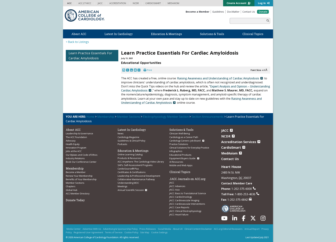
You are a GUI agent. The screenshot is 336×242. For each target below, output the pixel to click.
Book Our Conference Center (81, 161)
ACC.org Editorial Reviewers (228, 228)
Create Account (237, 3)
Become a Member (76, 172)
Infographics (175, 151)
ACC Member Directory (77, 193)
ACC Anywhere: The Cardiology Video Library (141, 161)
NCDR (225, 136)
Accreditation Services (238, 142)
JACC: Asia (174, 189)
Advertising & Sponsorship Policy (120, 228)
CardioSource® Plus (128, 168)
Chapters (70, 186)
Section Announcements (207, 117)
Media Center (73, 228)
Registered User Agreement (88, 232)
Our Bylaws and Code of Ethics (81, 154)
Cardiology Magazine (128, 137)
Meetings (122, 186)
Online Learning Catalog (130, 154)
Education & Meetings (133, 151)
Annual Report (252, 228)
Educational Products (180, 154)
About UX (178, 228)
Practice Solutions (178, 144)
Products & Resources (129, 158)
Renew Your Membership (79, 175)
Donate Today (75, 200)
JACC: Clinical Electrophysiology (185, 211)
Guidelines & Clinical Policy (131, 140)
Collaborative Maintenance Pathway (136, 179)
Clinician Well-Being (179, 133)
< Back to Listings (77, 42)
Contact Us (230, 159)
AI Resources (176, 161)
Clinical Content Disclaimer (198, 228)
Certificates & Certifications (132, 172)
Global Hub (71, 190)
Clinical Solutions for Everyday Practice (189, 147)
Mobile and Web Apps (180, 165)
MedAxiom (229, 153)
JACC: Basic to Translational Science (187, 193)
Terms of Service (113, 232)
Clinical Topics (179, 172)
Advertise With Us (92, 228)
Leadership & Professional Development (139, 175)
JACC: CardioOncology (180, 196)
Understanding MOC (128, 182)
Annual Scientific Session (131, 190)
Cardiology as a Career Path (183, 137)
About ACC (73, 130)
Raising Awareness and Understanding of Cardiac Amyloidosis (218, 78)
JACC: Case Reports (179, 207)
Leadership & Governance (79, 133)
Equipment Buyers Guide (182, 158)
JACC (171, 182)
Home (90, 117)
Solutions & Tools (181, 130)
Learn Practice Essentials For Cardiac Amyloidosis (90, 55)
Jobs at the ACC (74, 151)
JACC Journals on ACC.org (187, 179)
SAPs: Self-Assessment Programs (135, 165)
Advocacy (70, 140)
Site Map (144, 232)
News (121, 133)
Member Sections (128, 117)
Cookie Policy (131, 232)
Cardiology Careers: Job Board (185, 140)
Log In (262, 3)
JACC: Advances (177, 186)
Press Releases (147, 228)
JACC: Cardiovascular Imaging (184, 200)
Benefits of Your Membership (81, 179)
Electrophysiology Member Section (166, 117)
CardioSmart (231, 147)
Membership (105, 117)
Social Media (164, 228)
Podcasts (122, 144)
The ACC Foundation (76, 137)
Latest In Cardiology (132, 130)
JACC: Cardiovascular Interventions (187, 203)
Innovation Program (76, 147)
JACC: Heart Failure (178, 214)
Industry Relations (75, 158)
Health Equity (72, 144)
